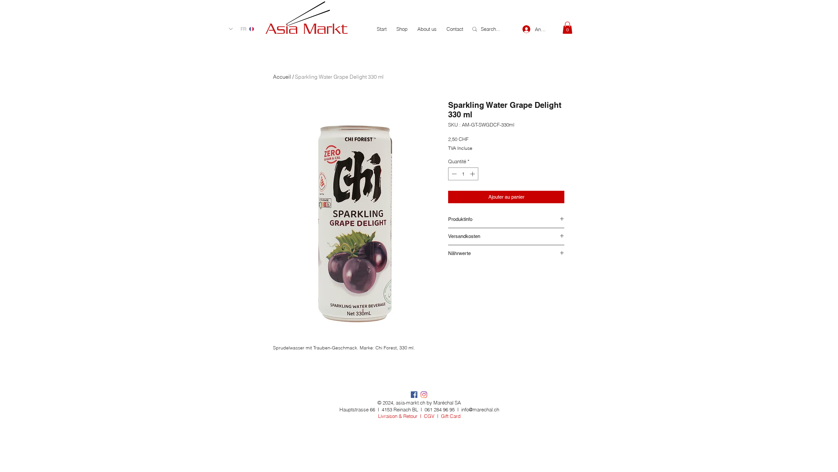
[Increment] (473, 174)
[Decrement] (453, 174)
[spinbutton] (463, 174)
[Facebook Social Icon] (414, 394)
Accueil (282, 76)
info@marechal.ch (480, 409)
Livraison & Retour (397, 416)
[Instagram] (424, 394)
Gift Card (451, 416)
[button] (567, 28)
